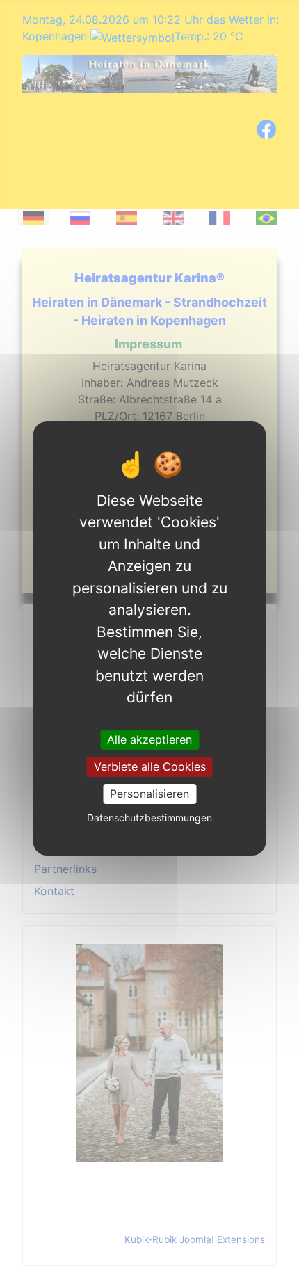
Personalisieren (149, 794)
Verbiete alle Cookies (150, 766)
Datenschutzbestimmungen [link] (149, 818)
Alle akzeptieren (149, 739)
